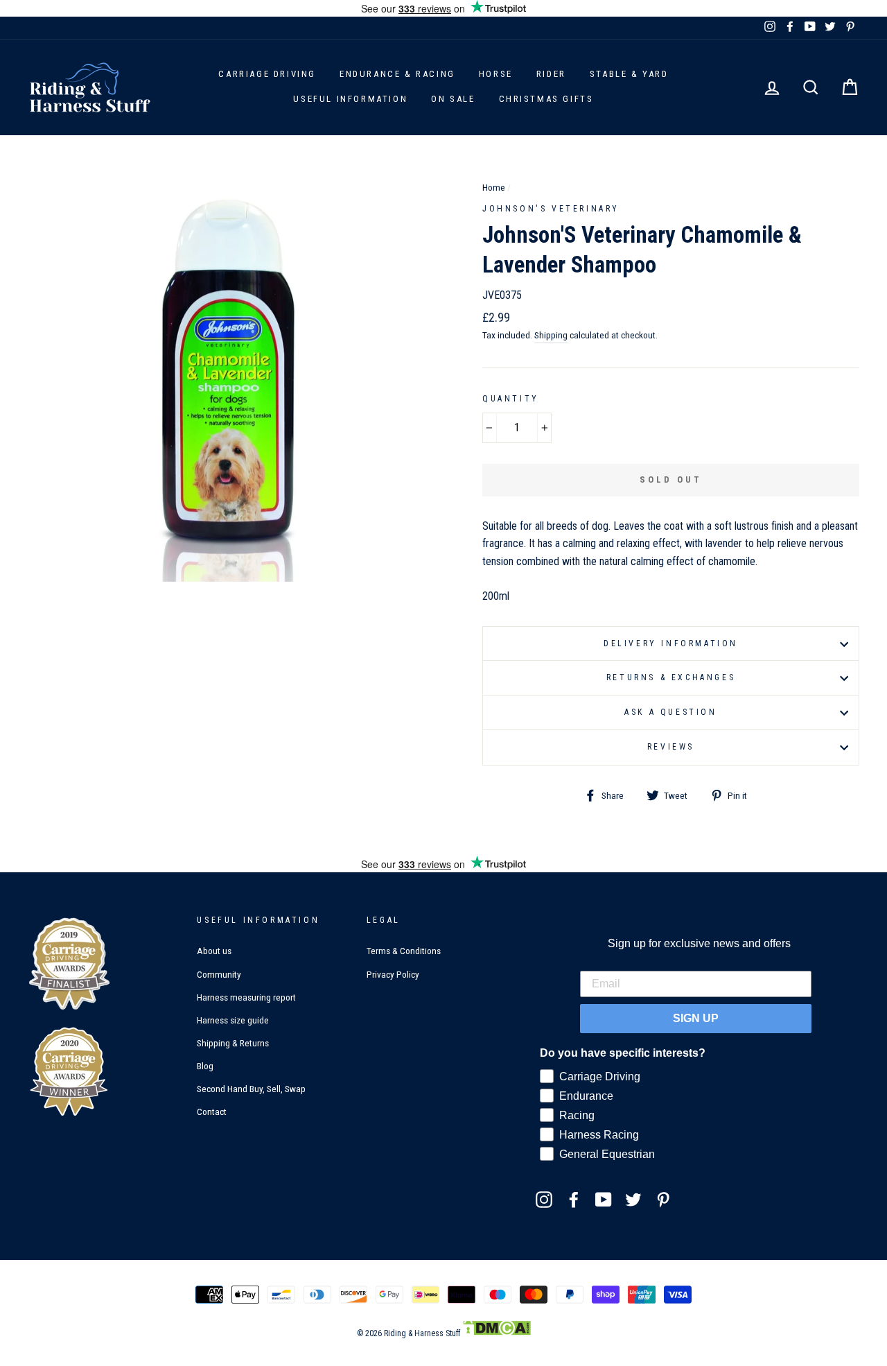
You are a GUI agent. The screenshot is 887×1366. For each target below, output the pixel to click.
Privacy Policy (393, 974)
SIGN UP (696, 1018)
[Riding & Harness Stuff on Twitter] (633, 1199)
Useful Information (350, 99)
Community (219, 974)
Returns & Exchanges (670, 677)
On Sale (453, 99)
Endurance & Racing (397, 74)
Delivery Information (671, 643)
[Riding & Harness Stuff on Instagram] (544, 1199)
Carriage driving (267, 74)
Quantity (510, 399)
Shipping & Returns (233, 1042)
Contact (212, 1111)
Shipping (551, 334)
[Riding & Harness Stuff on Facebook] (573, 1199)
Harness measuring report (246, 997)
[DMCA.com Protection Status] (496, 1333)
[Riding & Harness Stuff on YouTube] (603, 1199)
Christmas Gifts (546, 99)
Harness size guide (233, 1020)
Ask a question (670, 712)
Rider (551, 74)
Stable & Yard (629, 74)
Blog (205, 1065)
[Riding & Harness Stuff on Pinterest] (663, 1199)
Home (493, 187)
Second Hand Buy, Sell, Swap (251, 1088)
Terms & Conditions (404, 950)
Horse (496, 74)
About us (214, 950)
